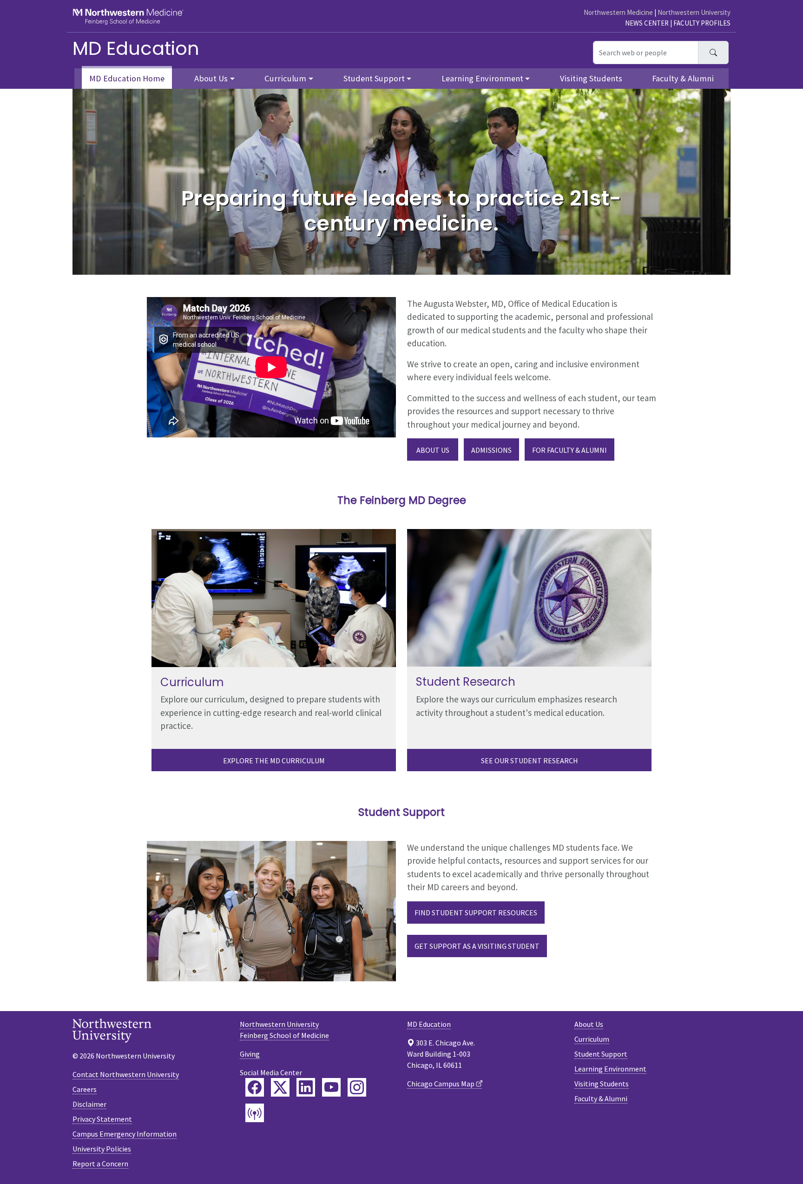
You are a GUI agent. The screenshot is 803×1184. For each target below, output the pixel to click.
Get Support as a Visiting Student (477, 946)
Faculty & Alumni (683, 78)
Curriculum (591, 1039)
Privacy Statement (102, 1119)
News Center (647, 23)
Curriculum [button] (285, 78)
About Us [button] (211, 78)
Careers (84, 1089)
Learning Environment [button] (482, 78)
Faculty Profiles (702, 23)
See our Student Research (529, 760)
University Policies (101, 1148)
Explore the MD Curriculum (274, 760)
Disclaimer (89, 1104)
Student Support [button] (374, 78)
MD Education (135, 48)
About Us (432, 450)
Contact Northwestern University (125, 1074)
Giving (250, 1053)
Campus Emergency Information (124, 1133)
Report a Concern (100, 1163)
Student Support (600, 1053)
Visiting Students (591, 78)
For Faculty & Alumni (569, 450)
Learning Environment (610, 1068)
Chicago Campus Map (440, 1083)
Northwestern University (694, 12)
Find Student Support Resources (476, 912)
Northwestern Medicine (618, 12)
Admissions (491, 450)
